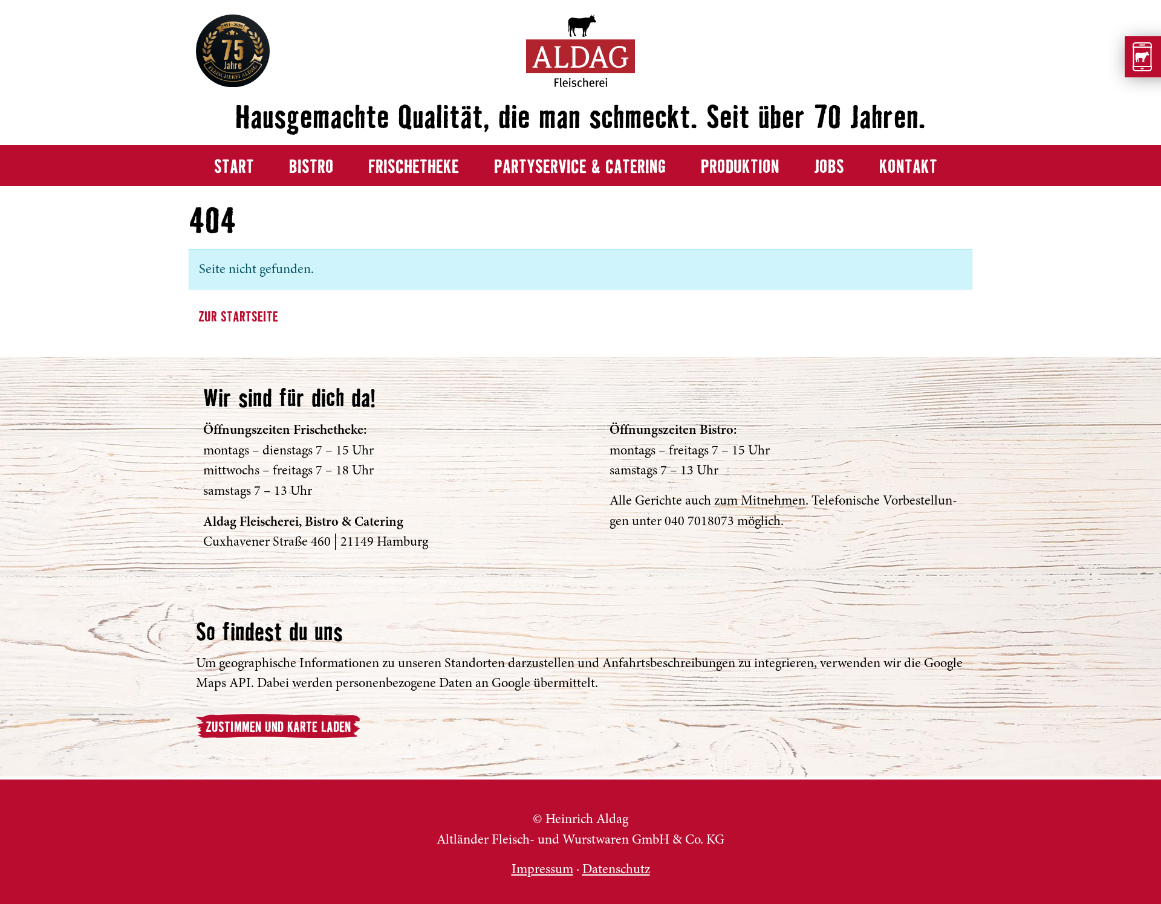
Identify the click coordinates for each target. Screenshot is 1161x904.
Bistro (311, 168)
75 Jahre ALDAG (233, 51)
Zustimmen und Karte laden (278, 728)
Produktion (740, 168)
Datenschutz (616, 869)
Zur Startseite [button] (238, 317)
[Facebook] (961, 819)
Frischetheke (413, 168)
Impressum (542, 869)
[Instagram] (961, 846)
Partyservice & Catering (580, 168)
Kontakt (908, 168)
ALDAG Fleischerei (216, 827)
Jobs (829, 168)
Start (234, 168)
